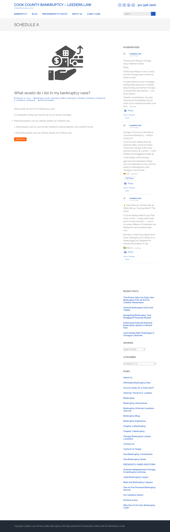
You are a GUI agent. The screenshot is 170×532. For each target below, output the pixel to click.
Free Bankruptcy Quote (54, 14)
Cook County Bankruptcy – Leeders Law (52, 5)
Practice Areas (130, 500)
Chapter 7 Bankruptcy (134, 431)
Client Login (93, 14)
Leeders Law (135, 54)
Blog (34, 14)
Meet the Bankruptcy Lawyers (138, 482)
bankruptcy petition (58, 98)
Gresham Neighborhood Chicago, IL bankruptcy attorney (139, 470)
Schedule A (90, 98)
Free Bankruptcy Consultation (138, 454)
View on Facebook (129, 115)
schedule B (30, 100)
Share (127, 118)
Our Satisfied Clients (133, 495)
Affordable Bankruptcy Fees (136, 383)
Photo (130, 110)
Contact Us (128, 444)
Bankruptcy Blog (131, 416)
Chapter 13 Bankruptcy (134, 426)
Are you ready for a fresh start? (138, 388)
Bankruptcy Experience (134, 421)
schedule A (20, 100)
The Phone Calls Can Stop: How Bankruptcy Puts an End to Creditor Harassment (138, 300)
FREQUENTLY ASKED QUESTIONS (139, 464)
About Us (77, 14)
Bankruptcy (20, 14)
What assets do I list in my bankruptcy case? (52, 93)
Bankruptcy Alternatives (135, 403)
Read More (20, 139)
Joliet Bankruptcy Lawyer (135, 477)
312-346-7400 (146, 4)
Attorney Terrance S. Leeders (137, 393)
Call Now (129, 178)
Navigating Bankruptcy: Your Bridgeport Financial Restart (137, 316)
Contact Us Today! (132, 449)
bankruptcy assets (42, 98)
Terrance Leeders (47, 100)
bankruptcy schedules (76, 98)
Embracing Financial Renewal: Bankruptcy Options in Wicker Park (138, 325)
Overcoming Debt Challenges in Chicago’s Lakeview (138, 334)
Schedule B (100, 98)
